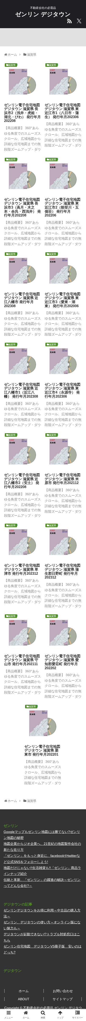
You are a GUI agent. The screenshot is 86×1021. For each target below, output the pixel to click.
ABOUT (23, 999)
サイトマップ (63, 999)
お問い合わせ (63, 991)
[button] (77, 630)
